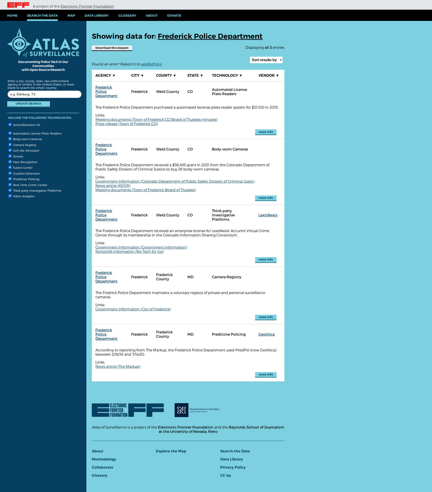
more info (266, 132)
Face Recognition (24, 162)
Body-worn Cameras (27, 139)
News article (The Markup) (117, 366)
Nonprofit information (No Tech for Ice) (129, 251)
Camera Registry (24, 144)
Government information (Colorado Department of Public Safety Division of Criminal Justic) (175, 181)
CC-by (225, 475)
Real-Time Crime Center (29, 184)
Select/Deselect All (26, 124)
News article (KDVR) (112, 185)
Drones (17, 156)
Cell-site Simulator (25, 150)
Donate (174, 15)
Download (111, 47)
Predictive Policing (25, 179)
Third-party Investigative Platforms (36, 190)
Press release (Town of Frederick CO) (126, 123)
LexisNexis (268, 215)
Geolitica (266, 334)
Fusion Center (22, 167)
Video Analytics (23, 196)
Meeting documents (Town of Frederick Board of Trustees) (145, 190)
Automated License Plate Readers (37, 133)
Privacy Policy (233, 467)
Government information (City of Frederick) (133, 309)
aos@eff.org (151, 64)
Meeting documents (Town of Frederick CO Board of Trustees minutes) (156, 119)
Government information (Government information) (141, 247)
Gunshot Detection (26, 173)
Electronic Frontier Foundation (87, 6)
